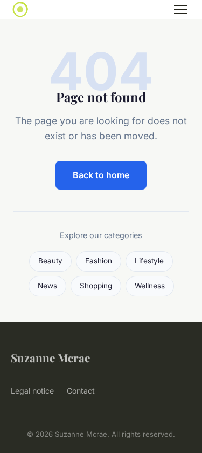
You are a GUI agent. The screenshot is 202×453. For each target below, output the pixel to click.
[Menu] (180, 9)
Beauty (50, 260)
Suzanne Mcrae (50, 357)
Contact (81, 390)
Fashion (98, 260)
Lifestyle (149, 260)
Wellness (150, 285)
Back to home (101, 175)
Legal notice (32, 390)
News (47, 285)
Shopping (96, 285)
